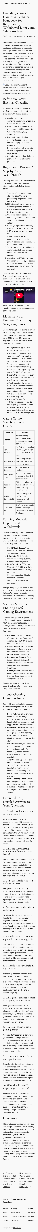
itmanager (19, 36)
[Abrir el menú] (33, 3)
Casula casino (17, 45)
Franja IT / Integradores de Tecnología (16, 3)
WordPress (17, 1228)
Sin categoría (30, 36)
